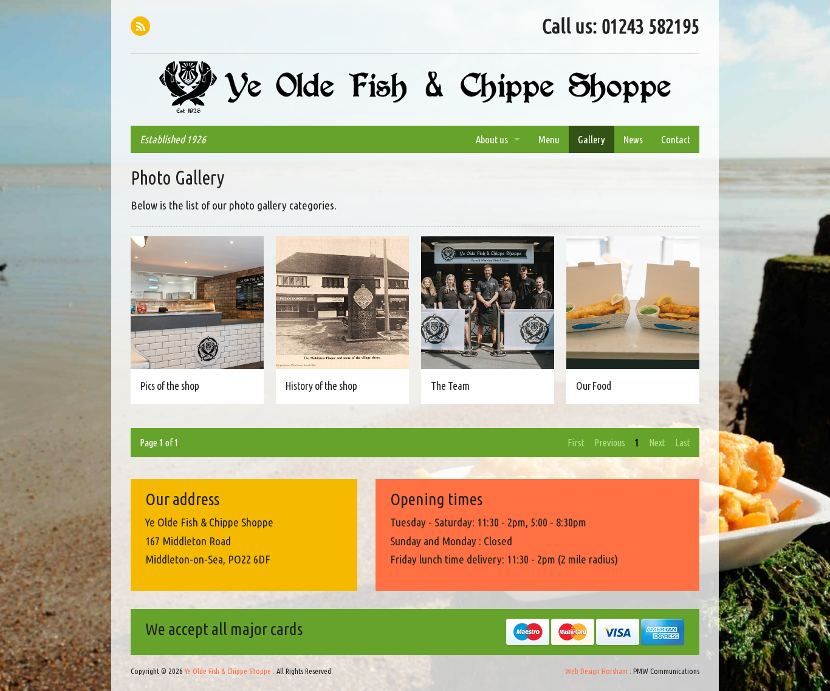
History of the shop (321, 386)
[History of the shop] (342, 301)
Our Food (593, 386)
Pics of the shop (169, 386)
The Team (450, 386)
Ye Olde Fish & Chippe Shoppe (415, 87)
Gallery (591, 139)
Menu (549, 139)
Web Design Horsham (596, 671)
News (633, 139)
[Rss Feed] (140, 26)
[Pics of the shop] (197, 301)
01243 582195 (650, 26)
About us (492, 139)
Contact (675, 139)
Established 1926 (173, 139)
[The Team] (487, 301)
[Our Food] (632, 301)
